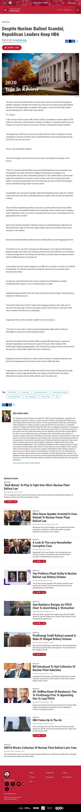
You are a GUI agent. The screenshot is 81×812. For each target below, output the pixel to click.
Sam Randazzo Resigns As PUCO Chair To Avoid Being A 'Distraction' (53, 606)
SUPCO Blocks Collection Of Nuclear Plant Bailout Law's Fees (40, 747)
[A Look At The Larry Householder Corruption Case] (17, 546)
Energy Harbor (45, 397)
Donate (73, 3)
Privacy (65, 772)
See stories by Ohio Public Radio (26, 463)
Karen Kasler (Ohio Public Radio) (41, 524)
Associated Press (37, 673)
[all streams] (78, 10)
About (32, 772)
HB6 (57, 397)
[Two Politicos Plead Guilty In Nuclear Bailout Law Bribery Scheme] (17, 577)
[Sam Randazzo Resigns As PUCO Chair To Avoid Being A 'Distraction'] (17, 608)
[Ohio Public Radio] (6, 416)
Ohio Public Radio (21, 40)
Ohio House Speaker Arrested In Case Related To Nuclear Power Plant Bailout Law (55, 517)
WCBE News (6, 22)
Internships (49, 777)
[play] (5, 10)
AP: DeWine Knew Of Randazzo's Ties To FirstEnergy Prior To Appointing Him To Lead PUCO (55, 695)
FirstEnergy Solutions (41, 392)
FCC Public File (67, 777)
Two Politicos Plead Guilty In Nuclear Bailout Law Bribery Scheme (55, 575)
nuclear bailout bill (14, 397)
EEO (31, 781)
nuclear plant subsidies (60, 392)
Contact (32, 777)
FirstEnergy (25, 392)
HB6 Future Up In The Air (47, 720)
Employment (50, 772)
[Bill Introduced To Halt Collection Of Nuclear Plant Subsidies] (17, 670)
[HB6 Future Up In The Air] (17, 724)
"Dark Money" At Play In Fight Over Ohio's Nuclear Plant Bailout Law (37, 486)
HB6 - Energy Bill (30, 397)
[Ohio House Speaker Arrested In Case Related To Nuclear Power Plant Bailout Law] (17, 517)
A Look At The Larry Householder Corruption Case (52, 544)
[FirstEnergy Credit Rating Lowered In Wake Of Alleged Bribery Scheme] (17, 639)
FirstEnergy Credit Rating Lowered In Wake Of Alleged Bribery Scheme (54, 637)
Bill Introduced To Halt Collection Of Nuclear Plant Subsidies (54, 668)
